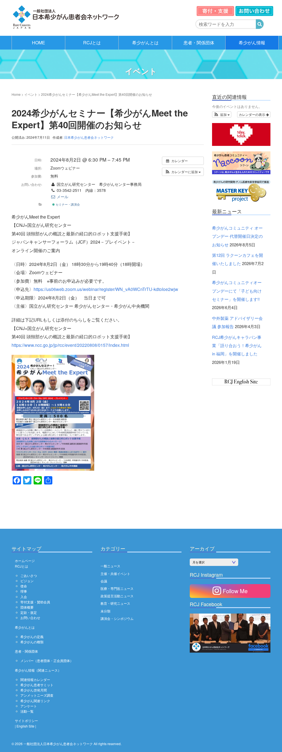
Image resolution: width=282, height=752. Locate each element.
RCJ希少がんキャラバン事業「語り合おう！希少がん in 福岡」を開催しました (237, 345)
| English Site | (25, 726)
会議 (104, 581)
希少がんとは (145, 42)
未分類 (105, 611)
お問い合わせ (30, 617)
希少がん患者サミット (36, 684)
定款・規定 (28, 612)
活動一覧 (27, 711)
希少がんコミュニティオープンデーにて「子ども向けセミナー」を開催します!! (237, 290)
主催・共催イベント (115, 573)
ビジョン (27, 580)
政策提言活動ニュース (117, 595)
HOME (38, 42)
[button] (183, 172)
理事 (23, 591)
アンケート (28, 706)
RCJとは (92, 42)
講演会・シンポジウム (117, 618)
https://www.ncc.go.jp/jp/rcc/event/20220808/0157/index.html (70, 345)
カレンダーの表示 (252, 114)
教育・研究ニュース (115, 603)
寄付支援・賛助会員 (35, 602)
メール (62, 196)
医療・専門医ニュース (117, 588)
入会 (23, 596)
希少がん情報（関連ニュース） (38, 670)
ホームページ (25, 560)
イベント (30, 94)
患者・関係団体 (198, 42)
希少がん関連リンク (35, 700)
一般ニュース (110, 565)
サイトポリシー (26, 720)
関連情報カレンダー (35, 679)
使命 (23, 586)
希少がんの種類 (32, 641)
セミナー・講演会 (67, 204)
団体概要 (27, 607)
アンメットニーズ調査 (36, 695)
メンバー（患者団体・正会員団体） (46, 660)
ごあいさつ (28, 575)
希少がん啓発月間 (33, 690)
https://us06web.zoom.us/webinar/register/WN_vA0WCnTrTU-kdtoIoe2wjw (106, 289)
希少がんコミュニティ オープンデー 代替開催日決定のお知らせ (237, 236)
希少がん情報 (252, 42)
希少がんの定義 (32, 636)
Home (16, 94)
